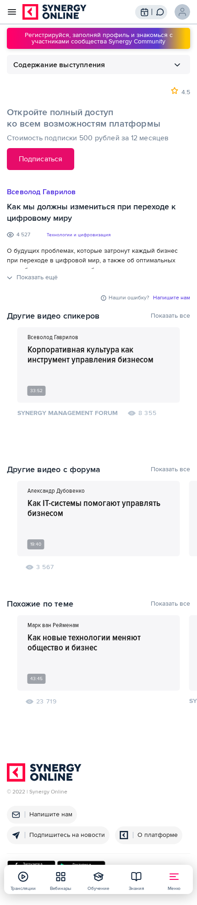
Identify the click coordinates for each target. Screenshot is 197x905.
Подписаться (41, 159)
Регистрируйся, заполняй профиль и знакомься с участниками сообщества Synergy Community (99, 38)
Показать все (170, 316)
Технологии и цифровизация (78, 235)
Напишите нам (171, 298)
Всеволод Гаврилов (41, 192)
